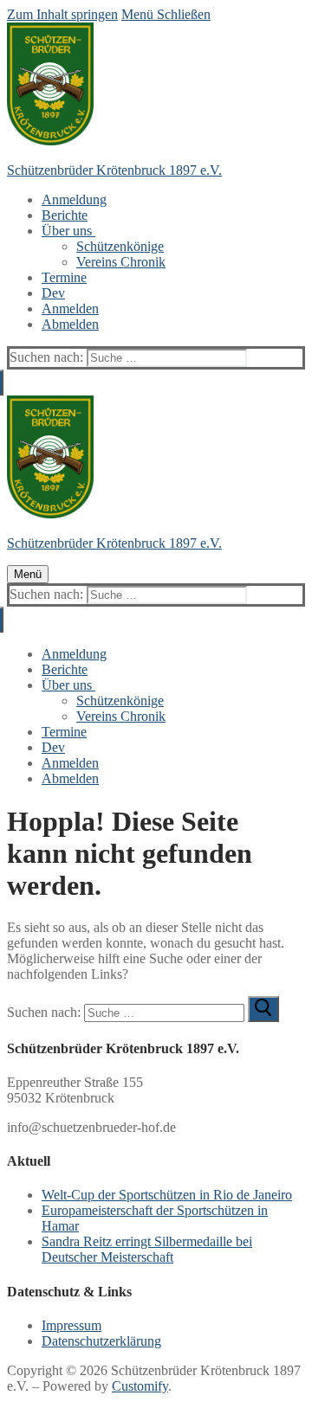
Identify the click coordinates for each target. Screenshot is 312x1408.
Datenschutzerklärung (101, 1341)
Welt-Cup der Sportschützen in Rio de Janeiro (167, 1194)
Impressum (71, 1325)
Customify (140, 1386)
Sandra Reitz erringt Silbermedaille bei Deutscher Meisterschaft (147, 1249)
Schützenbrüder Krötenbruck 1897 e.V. (114, 170)
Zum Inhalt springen (62, 14)
